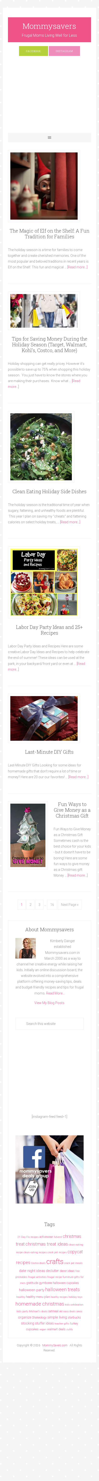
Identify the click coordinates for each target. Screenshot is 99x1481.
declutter (52, 1271)
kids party (22, 1311)
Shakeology (39, 1317)
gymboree (45, 1283)
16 (52, 905)
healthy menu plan (38, 1297)
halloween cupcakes (66, 1283)
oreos (79, 1311)
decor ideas (67, 1271)
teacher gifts (62, 1323)
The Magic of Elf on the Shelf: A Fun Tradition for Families (49, 234)
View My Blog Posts (49, 1003)
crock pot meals (73, 1263)
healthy (20, 1297)
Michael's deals (38, 1311)
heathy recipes (59, 1297)
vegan (42, 1329)
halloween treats (62, 1289)
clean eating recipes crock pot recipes (45, 1252)
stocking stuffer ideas (37, 1323)
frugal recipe (54, 1277)
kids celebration (74, 1304)
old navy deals (67, 1311)
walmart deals (56, 1329)
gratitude (32, 1283)
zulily (69, 1329)
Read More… (55, 993)
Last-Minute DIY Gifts (49, 752)
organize (24, 1317)
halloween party (31, 1290)
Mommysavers (49, 26)
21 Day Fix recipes (28, 1237)
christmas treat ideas (46, 1244)
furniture (68, 1277)
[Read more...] (77, 267)
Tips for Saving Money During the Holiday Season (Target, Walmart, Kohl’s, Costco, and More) (49, 344)
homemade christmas (39, 1304)
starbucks (74, 1317)
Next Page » (69, 905)
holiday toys (75, 1297)
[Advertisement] (49, 96)
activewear (46, 1237)
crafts (54, 1262)
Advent (58, 1237)
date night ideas (32, 1271)
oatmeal (53, 1311)
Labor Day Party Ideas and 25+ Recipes (49, 630)
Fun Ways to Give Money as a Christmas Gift (72, 810)
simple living (57, 1317)
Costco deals (38, 1263)
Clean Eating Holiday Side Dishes (49, 491)
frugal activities (37, 1277)
